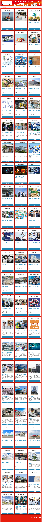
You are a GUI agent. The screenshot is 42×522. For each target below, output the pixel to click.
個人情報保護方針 (11, 517)
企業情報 (6, 2)
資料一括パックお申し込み (6, 4)
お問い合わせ (5, 517)
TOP (1, 7)
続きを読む (7, 29)
